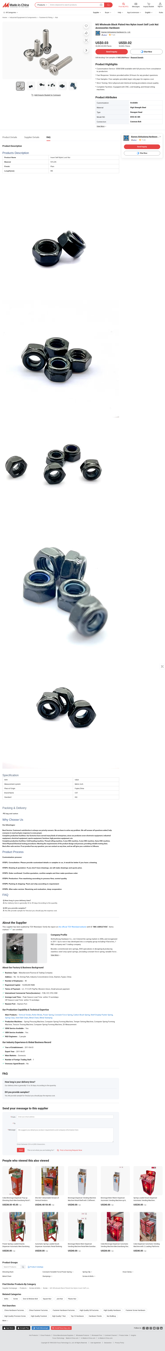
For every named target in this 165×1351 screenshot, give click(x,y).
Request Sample (137, 57)
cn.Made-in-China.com (105, 1338)
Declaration (108, 1343)
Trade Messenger (40, 1328)
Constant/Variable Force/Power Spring (57, 1272)
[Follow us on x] (147, 1328)
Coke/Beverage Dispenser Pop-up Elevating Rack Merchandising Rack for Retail (17, 1200)
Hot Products (33, 1335)
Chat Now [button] (148, 52)
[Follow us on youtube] (154, 1328)
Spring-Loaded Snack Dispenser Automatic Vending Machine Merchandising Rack (145, 1200)
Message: (12, 1130)
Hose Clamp (127, 1272)
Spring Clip (86, 1272)
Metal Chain (34, 1017)
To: (15, 1123)
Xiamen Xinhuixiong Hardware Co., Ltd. (116, 32)
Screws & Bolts (88, 1276)
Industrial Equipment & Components (23, 17)
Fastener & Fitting (46, 17)
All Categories (11, 12)
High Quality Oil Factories (89, 1310)
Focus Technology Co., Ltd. (66, 1343)
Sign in (160, 6)
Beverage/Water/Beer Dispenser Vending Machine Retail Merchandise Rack (81, 1246)
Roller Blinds (37, 1014)
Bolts (6, 1299)
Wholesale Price (97, 1335)
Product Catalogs (36, 1267)
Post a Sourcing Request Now (69, 1150)
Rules (161, 12)
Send (21, 1150)
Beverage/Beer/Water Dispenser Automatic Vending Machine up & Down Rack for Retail (113, 1200)
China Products (45, 1335)
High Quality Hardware (112, 1310)
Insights (133, 1335)
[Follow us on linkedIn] (161, 1328)
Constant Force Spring (63, 1014)
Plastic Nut (72, 1299)
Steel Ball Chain (22, 1017)
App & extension (133, 12)
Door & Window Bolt (30, 1299)
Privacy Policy (119, 1343)
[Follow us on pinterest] (158, 1328)
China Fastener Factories (38, 1310)
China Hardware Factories (14, 1310)
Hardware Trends (95, 1316)
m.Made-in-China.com (88, 1338)
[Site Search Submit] (108, 4)
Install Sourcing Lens (62, 1328)
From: (13, 1117)
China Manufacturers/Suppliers (63, 1335)
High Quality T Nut (59, 1316)
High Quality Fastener (39, 1316)
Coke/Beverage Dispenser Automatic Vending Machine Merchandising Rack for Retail (115, 1246)
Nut (56, 17)
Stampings (47, 1276)
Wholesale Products (82, 1335)
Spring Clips (10, 1017)
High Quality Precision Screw (15, 1316)
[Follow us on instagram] (151, 1328)
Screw (15, 1299)
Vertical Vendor (25, 1014)
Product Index (123, 1335)
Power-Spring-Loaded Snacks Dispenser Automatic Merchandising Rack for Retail (15, 1246)
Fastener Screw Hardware (135, 1310)
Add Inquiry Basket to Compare (47, 95)
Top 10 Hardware (77, 1316)
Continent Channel (110, 1335)
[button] (101, 5)
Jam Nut (59, 1299)
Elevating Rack (7, 1272)
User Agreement (95, 1343)
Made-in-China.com (72, 1338)
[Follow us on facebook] (144, 1328)
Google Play (23, 1328)
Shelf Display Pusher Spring (102, 1014)
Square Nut (47, 1299)
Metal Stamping (46, 1017)
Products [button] (41, 5)
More (4, 1320)
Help (119, 12)
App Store (9, 1328)
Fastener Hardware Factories (64, 1310)
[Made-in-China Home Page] (15, 5)
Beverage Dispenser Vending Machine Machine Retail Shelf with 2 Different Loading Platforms (82, 1200)
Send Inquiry (111, 52)
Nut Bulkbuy (111, 1316)
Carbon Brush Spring (81, 1014)
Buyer (107, 12)
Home (4, 17)
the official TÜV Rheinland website (72, 927)
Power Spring (48, 1014)
